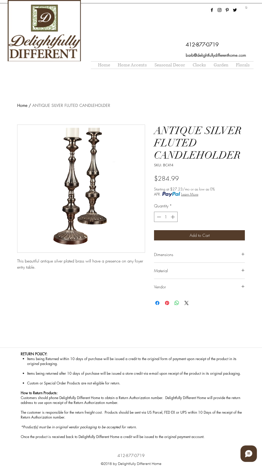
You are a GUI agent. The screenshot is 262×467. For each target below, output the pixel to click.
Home (22, 105)
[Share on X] (186, 303)
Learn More (189, 194)
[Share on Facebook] (157, 303)
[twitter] (234, 10)
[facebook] (211, 10)
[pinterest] (227, 10)
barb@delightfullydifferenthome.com (216, 55)
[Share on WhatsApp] (177, 303)
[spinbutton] (166, 217)
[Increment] (173, 217)
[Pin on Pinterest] (167, 303)
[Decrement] (158, 217)
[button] (246, 7)
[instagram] (219, 10)
